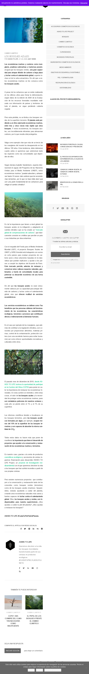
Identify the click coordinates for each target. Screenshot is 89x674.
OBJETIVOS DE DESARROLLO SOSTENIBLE (65, 72)
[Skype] (20, 571)
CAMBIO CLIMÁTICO (11, 53)
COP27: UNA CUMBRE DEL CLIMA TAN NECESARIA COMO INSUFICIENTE (13, 621)
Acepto (31, 670)
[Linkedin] (28, 568)
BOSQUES (65, 37)
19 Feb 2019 (64, 176)
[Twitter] (24, 568)
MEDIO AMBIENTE (65, 67)
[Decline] (86, 668)
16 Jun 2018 (64, 163)
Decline (39, 670)
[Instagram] (37, 568)
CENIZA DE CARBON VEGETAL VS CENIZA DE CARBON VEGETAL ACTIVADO (71, 172)
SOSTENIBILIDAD (65, 88)
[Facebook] (19, 568)
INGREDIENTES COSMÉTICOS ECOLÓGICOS (65, 62)
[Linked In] (77, 208)
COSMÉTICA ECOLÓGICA (65, 47)
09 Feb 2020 (64, 187)
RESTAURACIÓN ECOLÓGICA (65, 83)
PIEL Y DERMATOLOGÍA (65, 77)
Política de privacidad (52, 670)
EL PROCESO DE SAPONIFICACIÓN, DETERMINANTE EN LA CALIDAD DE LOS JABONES (71, 159)
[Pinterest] (72, 208)
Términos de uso (65, 259)
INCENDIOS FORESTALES (65, 57)
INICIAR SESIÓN (12, 651)
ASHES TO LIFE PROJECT (65, 31)
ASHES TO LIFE (13, 59)
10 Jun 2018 (64, 149)
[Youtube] (33, 568)
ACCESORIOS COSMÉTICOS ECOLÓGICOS (65, 26)
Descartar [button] (83, 3)
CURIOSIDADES (65, 52)
